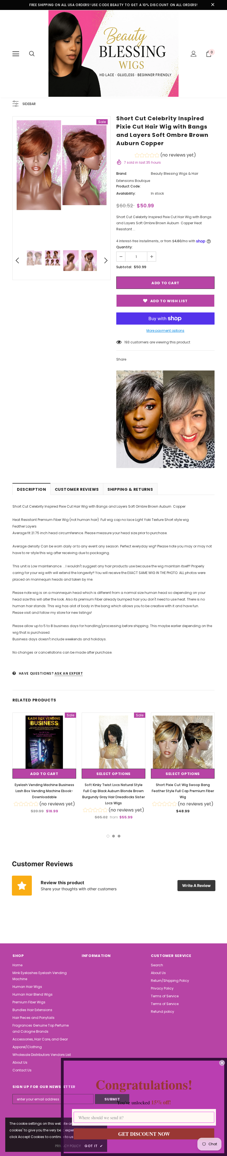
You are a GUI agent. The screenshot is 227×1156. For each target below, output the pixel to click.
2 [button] (113, 836)
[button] (165, 155)
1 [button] (108, 836)
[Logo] (113, 53)
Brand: (121, 173)
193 (127, 342)
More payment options (165, 330)
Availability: (126, 193)
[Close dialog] (222, 1063)
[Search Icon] (32, 54)
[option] (62, 165)
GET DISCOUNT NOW (144, 1133)
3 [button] (119, 836)
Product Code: (128, 186)
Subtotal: (124, 267)
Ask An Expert (69, 673)
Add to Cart (44, 773)
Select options (113, 773)
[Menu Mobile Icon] (15, 54)
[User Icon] (194, 54)
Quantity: (124, 247)
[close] (212, 5)
